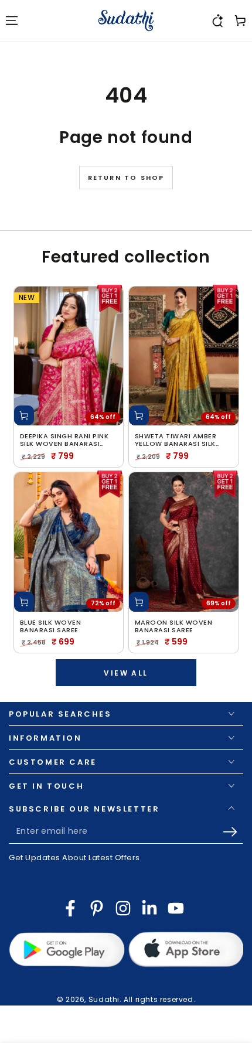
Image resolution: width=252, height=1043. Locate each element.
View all (126, 673)
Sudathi (104, 999)
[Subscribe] (233, 832)
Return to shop (126, 177)
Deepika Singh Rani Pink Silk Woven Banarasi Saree (64, 440)
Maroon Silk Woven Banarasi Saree (174, 626)
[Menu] (11, 20)
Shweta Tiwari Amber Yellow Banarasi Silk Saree (176, 440)
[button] (217, 20)
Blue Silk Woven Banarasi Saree (50, 626)
